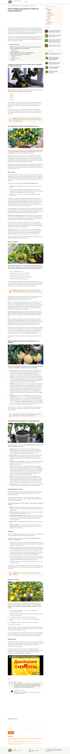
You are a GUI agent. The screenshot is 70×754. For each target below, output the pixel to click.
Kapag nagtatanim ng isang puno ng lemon (18, 150)
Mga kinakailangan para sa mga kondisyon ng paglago (22, 52)
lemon (14, 89)
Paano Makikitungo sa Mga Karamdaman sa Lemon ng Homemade (53, 72)
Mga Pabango (50, 13)
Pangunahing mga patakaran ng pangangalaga (20, 54)
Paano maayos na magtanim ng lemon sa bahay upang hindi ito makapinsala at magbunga (54, 67)
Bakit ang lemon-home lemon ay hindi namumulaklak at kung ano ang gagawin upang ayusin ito (54, 63)
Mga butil (49, 16)
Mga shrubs (49, 21)
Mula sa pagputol (15, 51)
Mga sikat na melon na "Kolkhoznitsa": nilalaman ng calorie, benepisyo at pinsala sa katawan (55, 36)
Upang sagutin (19, 682)
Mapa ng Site (31, 751)
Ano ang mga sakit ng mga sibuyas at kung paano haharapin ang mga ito (55, 45)
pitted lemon (18, 109)
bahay (30, 749)
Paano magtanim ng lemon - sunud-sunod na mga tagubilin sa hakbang (55, 53)
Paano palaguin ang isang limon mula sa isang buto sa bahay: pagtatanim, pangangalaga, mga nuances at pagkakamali (54, 58)
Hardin (47, 8)
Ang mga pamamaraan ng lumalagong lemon (20, 48)
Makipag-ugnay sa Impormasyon (34, 750)
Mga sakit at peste (15, 58)
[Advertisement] (25, 19)
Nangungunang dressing (16, 55)
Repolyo (49, 17)
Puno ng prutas (50, 22)
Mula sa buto (14, 49)
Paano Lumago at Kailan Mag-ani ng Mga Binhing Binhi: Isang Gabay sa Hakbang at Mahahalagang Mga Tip (55, 31)
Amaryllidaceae (50, 12)
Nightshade (49, 9)
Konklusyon (12, 59)
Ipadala (11, 732)
